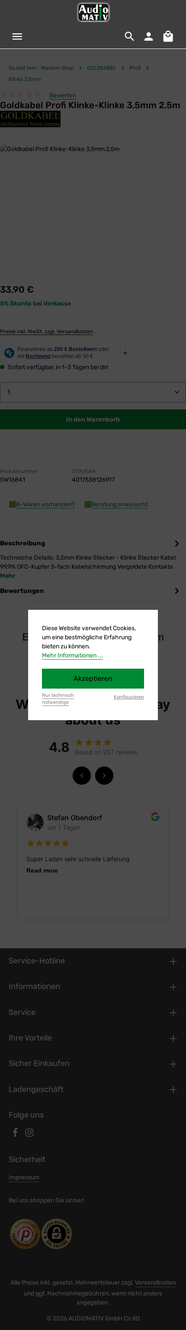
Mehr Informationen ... (72, 655)
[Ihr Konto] (148, 36)
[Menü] (17, 36)
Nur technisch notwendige (58, 698)
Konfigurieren (129, 697)
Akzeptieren (93, 678)
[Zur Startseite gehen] (93, 12)
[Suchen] (129, 36)
